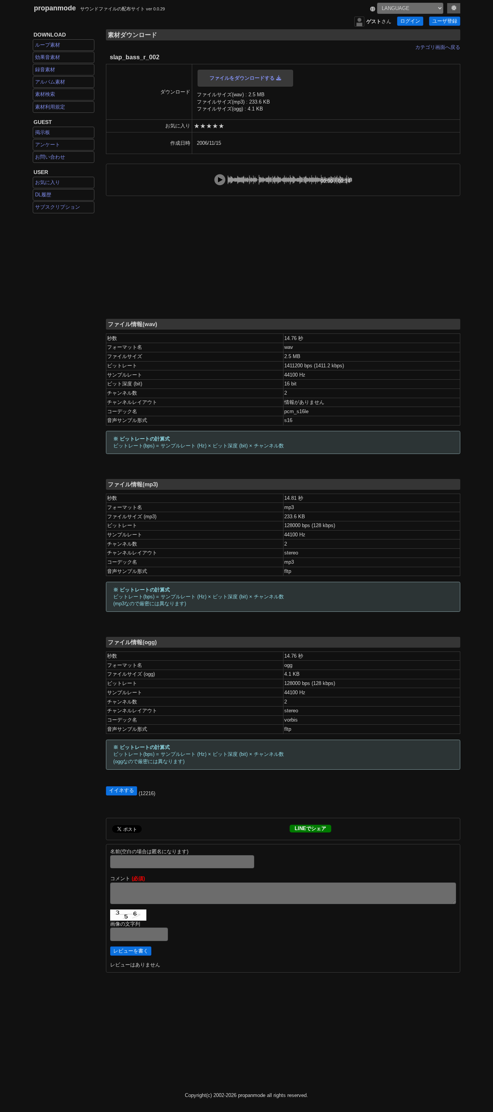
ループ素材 (47, 45)
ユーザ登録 (444, 21)
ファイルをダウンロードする (243, 78)
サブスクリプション (57, 207)
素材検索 (45, 94)
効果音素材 (47, 57)
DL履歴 (43, 195)
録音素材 (45, 69)
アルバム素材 (50, 82)
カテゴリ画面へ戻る (437, 47)
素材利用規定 (50, 107)
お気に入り (47, 182)
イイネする (121, 790)
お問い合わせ (50, 157)
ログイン (410, 21)
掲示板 (42, 132)
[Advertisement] (283, 257)
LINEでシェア (310, 828)
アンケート (47, 144)
